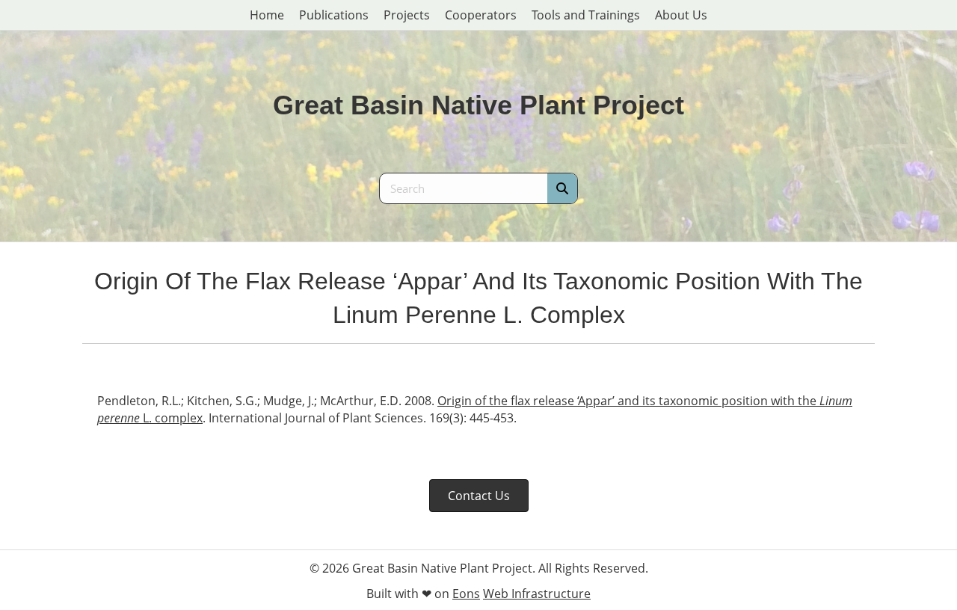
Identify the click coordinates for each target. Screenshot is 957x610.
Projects (407, 15)
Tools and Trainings (586, 15)
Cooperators (481, 15)
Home (267, 15)
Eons (466, 593)
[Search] (562, 188)
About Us (681, 15)
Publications (334, 15)
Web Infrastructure (537, 593)
